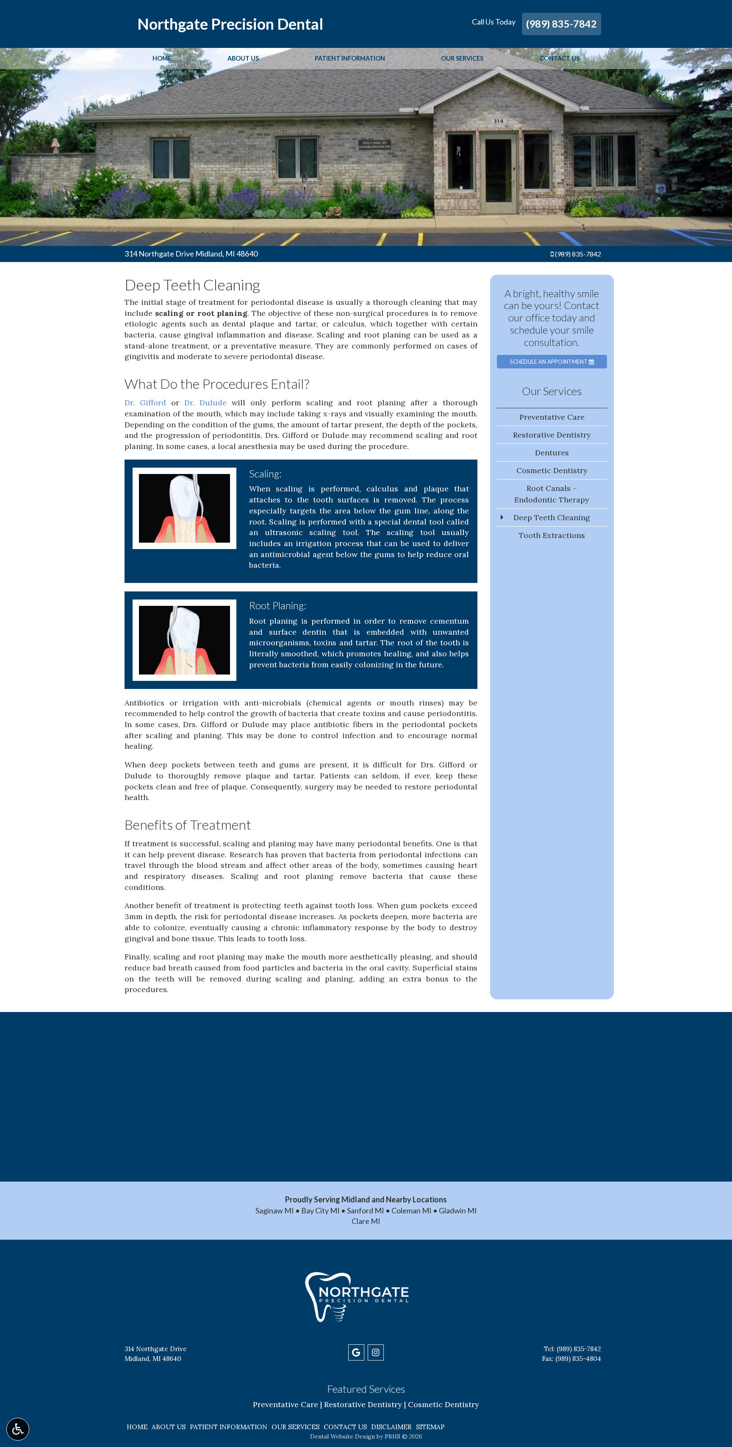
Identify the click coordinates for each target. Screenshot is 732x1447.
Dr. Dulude (205, 402)
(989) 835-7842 (561, 24)
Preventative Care (552, 417)
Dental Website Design (342, 1436)
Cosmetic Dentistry (552, 470)
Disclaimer (391, 1427)
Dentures (552, 452)
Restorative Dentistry (552, 435)
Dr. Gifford (145, 402)
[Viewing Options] (17, 1429)
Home (161, 58)
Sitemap (430, 1427)
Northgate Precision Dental (230, 23)
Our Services (462, 58)
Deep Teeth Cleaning (551, 517)
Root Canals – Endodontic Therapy (551, 494)
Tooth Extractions (552, 535)
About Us (243, 58)
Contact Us (560, 58)
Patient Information (350, 58)
